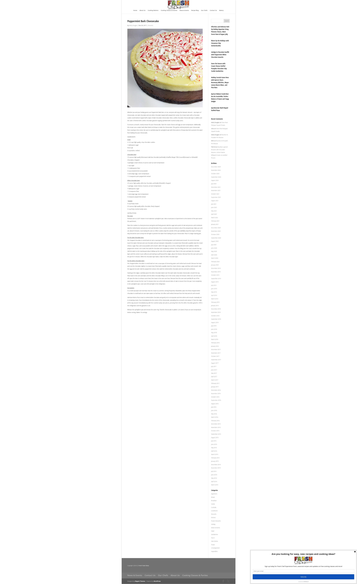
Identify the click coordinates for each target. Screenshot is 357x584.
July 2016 (213, 407)
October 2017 (215, 356)
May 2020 (214, 251)
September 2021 (216, 197)
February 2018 (215, 343)
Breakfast (214, 500)
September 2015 (216, 434)
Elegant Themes (140, 581)
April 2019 (214, 295)
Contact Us (213, 10)
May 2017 (214, 373)
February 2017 (215, 383)
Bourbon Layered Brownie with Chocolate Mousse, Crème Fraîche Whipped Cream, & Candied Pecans (219, 152)
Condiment (214, 511)
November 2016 (216, 393)
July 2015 (213, 441)
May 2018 (214, 332)
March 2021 (214, 217)
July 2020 (213, 245)
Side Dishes (214, 541)
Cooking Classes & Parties (169, 10)
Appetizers (214, 494)
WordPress (157, 581)
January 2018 (215, 346)
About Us (142, 10)
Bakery (221, 10)
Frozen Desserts (216, 521)
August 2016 (214, 404)
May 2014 (214, 478)
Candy (213, 504)
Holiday (213, 524)
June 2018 (214, 329)
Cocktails (213, 507)
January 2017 (215, 387)
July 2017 (213, 366)
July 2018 (213, 326)
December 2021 (216, 187)
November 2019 (216, 272)
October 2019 (215, 275)
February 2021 (215, 221)
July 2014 (213, 471)
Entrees (213, 517)
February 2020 (215, 261)
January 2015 (215, 461)
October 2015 (215, 431)
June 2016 (214, 410)
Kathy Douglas (133, 25)
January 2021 (215, 224)
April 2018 (214, 336)
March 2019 (214, 299)
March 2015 (214, 454)
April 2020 (214, 255)
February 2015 (215, 458)
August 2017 (214, 363)
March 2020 (214, 258)
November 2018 (216, 312)
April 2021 (214, 214)
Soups (213, 544)
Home (135, 10)
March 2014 (214, 485)
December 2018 (216, 309)
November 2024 (216, 170)
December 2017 (216, 349)
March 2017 (214, 380)
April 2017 (214, 376)
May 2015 (214, 448)
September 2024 (216, 177)
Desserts (150, 25)
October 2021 (215, 194)
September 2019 (216, 278)
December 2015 (216, 424)
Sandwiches (214, 534)
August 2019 (214, 282)
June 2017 (214, 370)
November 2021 (216, 190)
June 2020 (214, 248)
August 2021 (214, 200)
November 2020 (216, 231)
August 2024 (214, 180)
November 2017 (216, 353)
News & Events (184, 10)
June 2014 (214, 475)
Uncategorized (215, 548)
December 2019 (216, 268)
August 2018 (214, 322)
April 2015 (214, 451)
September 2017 (216, 359)
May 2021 (214, 211)
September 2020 (216, 238)
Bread (213, 497)
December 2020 (216, 228)
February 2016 (215, 420)
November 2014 (216, 468)
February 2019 (215, 302)
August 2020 (214, 241)
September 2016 (216, 400)
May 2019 (214, 292)
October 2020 (215, 234)
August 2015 (214, 437)
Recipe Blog (195, 10)
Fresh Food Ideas (144, 565)
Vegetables (214, 551)
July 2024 (213, 184)
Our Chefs (204, 10)
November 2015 (216, 427)
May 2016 (214, 414)
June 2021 (214, 207)
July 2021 (213, 204)
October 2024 (215, 173)
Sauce (213, 538)
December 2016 (216, 390)
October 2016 (215, 397)
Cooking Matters (153, 10)
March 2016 (214, 417)
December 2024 (216, 167)
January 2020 (215, 265)
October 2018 (215, 316)
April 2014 (214, 481)
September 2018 (216, 319)
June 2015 (214, 444)
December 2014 (216, 464)
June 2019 (214, 288)
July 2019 (213, 285)
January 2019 (215, 305)
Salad (212, 531)
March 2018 (214, 339)
